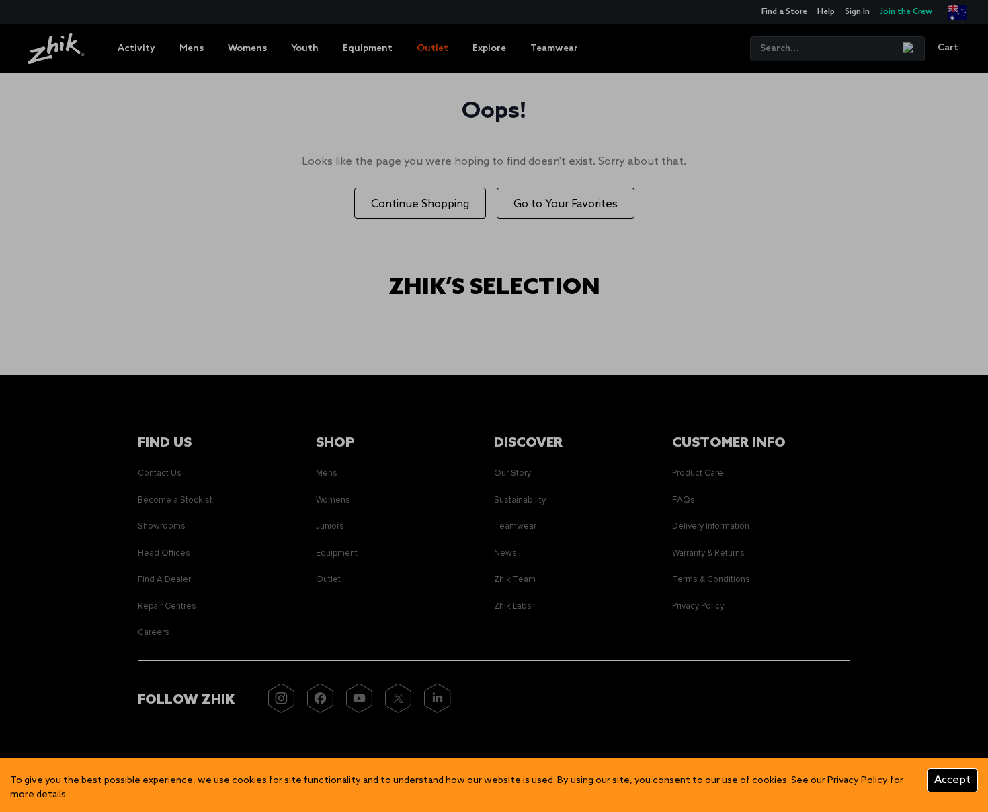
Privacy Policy (857, 780)
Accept (952, 780)
